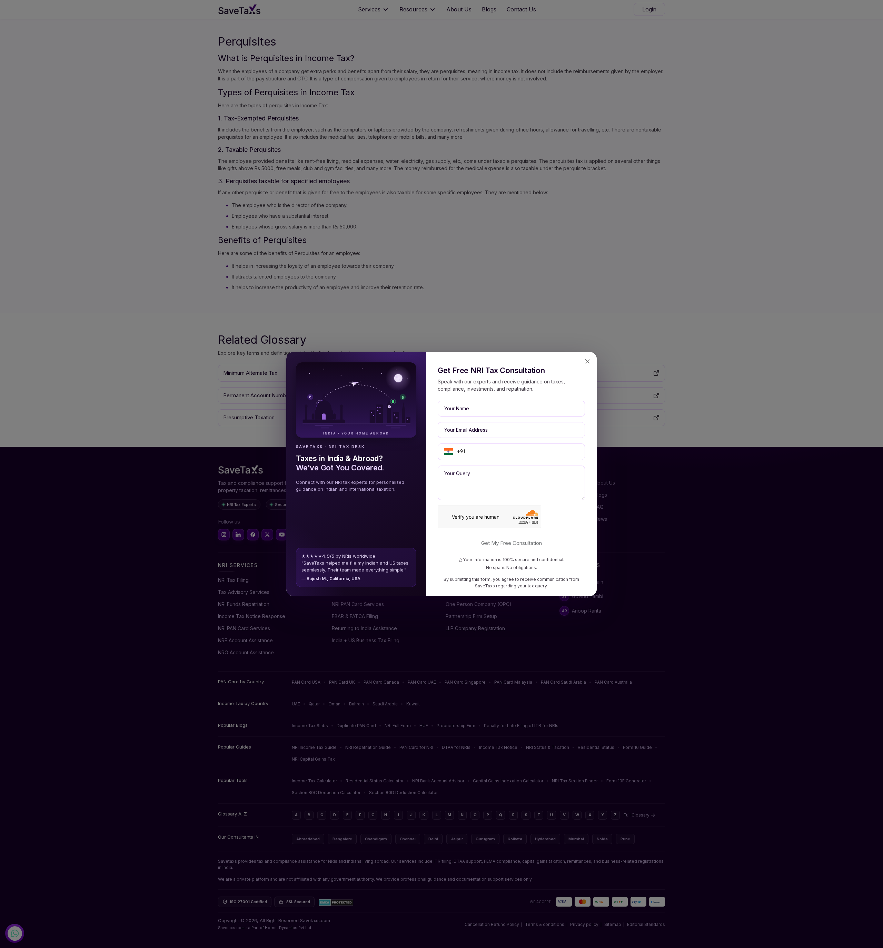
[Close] (587, 361)
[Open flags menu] (448, 452)
